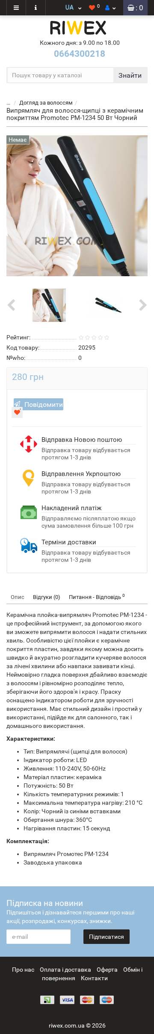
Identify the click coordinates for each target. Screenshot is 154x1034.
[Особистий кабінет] (110, 7)
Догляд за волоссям (46, 102)
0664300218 (79, 54)
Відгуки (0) (46, 597)
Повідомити (43, 404)
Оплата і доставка (65, 969)
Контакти (94, 978)
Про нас (23, 969)
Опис (17, 597)
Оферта (107, 969)
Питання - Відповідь (97, 596)
